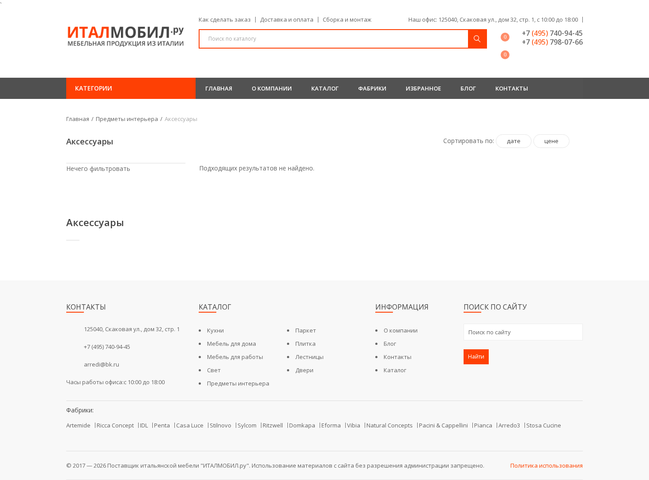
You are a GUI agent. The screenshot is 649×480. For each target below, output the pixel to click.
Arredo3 (509, 425)
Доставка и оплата (286, 20)
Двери (304, 370)
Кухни (215, 330)
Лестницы (309, 357)
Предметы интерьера (127, 119)
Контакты (511, 88)
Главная (218, 88)
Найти (476, 356)
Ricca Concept (115, 425)
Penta (162, 425)
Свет (214, 370)
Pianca (483, 425)
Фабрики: (80, 410)
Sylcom (247, 425)
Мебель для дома (231, 344)
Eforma (331, 425)
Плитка (305, 344)
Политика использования (546, 465)
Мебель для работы (235, 357)
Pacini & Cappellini (443, 425)
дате (514, 141)
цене (551, 141)
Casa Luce (190, 425)
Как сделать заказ (225, 20)
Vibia (353, 425)
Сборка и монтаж (347, 20)
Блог (468, 88)
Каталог (325, 88)
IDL (144, 425)
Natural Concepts (389, 425)
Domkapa (302, 425)
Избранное (423, 88)
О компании (272, 88)
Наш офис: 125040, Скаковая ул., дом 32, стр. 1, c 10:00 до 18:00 (493, 20)
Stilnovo (220, 425)
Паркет (305, 330)
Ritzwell (273, 425)
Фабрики (372, 88)
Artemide (78, 425)
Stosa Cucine (543, 425)
